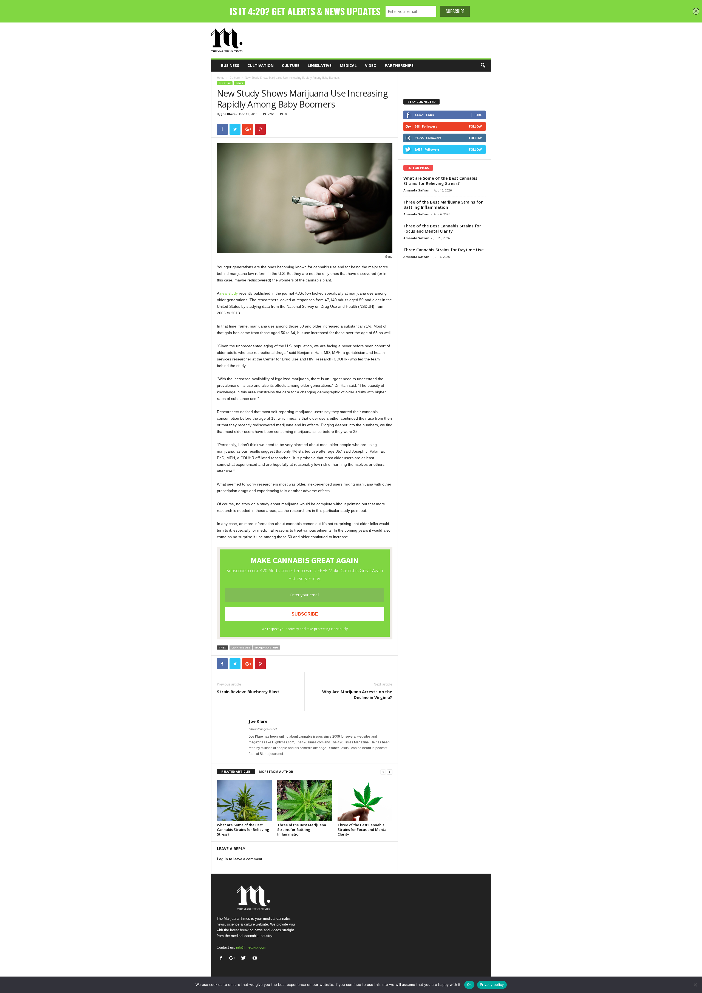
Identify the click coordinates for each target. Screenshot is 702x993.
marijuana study (266, 647)
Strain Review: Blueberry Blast (248, 691)
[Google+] (233, 959)
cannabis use (240, 647)
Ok (469, 984)
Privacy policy (492, 984)
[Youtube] (255, 959)
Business (230, 65)
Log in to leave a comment (239, 859)
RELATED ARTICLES (236, 771)
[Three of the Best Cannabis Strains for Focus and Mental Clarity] (365, 800)
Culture (290, 65)
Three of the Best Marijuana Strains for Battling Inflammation (301, 829)
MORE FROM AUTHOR (276, 771)
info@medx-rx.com (251, 947)
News (239, 83)
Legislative (320, 65)
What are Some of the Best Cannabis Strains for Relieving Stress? (243, 829)
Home (220, 78)
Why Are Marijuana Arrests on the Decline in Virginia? (357, 694)
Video (371, 65)
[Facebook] (222, 959)
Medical (348, 65)
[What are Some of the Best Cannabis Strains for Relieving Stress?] (244, 800)
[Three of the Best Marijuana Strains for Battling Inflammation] (304, 800)
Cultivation (260, 65)
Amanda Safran (416, 190)
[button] (483, 66)
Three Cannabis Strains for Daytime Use (443, 249)
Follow (475, 126)
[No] (695, 985)
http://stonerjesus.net (263, 729)
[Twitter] (244, 959)
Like (478, 115)
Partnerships (399, 65)
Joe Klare (228, 114)
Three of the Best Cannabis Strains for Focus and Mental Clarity (362, 829)
